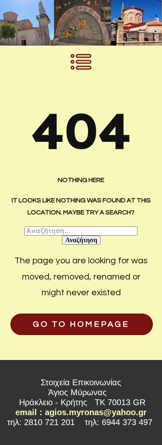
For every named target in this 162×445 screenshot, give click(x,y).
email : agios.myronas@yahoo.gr (81, 412)
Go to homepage (81, 324)
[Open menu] (81, 61)
